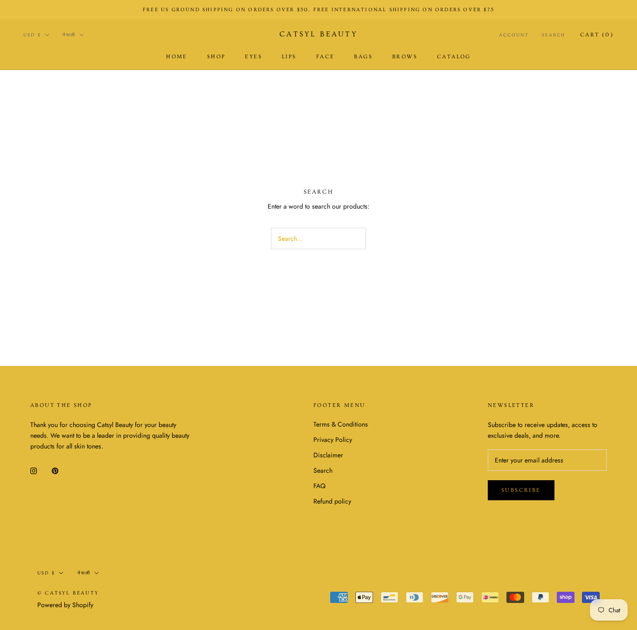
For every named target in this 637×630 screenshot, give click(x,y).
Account (514, 35)
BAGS (363, 57)
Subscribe (521, 490)
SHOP (216, 57)
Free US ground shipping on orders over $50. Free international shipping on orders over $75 (318, 10)
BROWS (404, 57)
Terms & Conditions (340, 424)
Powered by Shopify (65, 604)
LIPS (289, 57)
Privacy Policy (332, 439)
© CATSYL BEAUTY (68, 593)
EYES (253, 57)
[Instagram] (33, 470)
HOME (176, 57)
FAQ (319, 485)
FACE (325, 57)
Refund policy (332, 501)
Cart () (597, 35)
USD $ (32, 35)
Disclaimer (328, 455)
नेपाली (69, 35)
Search (553, 35)
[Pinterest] (55, 470)
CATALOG (454, 57)
